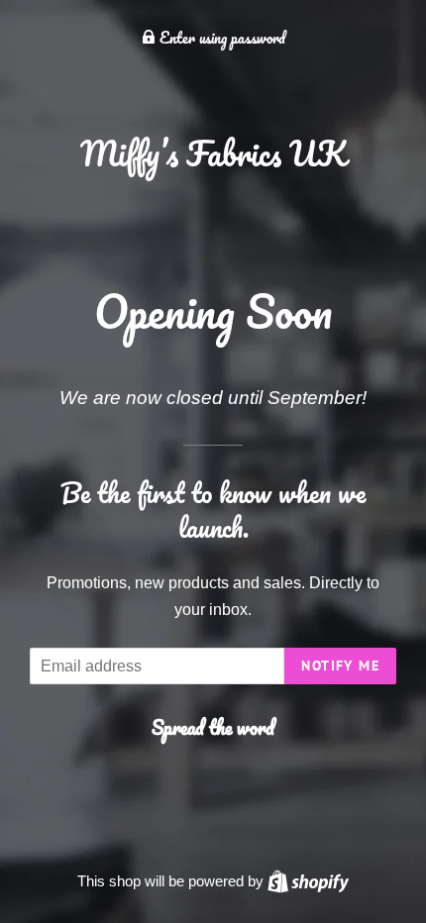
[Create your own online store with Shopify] (308, 880)
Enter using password (220, 38)
